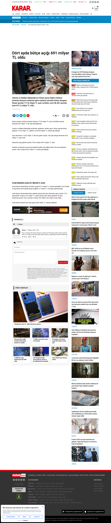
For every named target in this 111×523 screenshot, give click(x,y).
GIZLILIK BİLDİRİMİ (73, 475)
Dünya (31, 14)
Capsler (46, 503)
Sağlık (48, 494)
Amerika (46, 486)
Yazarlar (25, 14)
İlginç (61, 500)
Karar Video (56, 14)
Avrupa (51, 486)
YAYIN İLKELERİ (51, 475)
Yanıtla (25, 236)
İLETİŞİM (38, 475)
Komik (57, 500)
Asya (56, 486)
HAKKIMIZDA (32, 475)
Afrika (61, 486)
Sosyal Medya (52, 497)
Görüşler (64, 14)
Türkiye (52, 483)
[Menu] (91, 14)
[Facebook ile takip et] (95, 2)
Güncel (17, 14)
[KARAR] (21, 8)
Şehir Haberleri (98, 491)
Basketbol (42, 492)
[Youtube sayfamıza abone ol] (19, 480)
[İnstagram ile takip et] (93, 2)
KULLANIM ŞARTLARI (61, 475)
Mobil (39, 497)
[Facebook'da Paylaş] (14, 115)
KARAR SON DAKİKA (19, 490)
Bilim (64, 497)
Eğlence (62, 494)
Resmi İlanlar (73, 14)
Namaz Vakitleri (99, 486)
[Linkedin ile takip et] (21, 480)
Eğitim (62, 483)
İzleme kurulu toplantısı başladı (31, 21)
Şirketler (78, 17)
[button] (53, 115)
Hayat (48, 14)
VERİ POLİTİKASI (83, 475)
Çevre (58, 483)
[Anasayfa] (13, 14)
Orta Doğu (39, 486)
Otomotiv (25, 17)
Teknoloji (32, 497)
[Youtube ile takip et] (90, 2)
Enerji (62, 17)
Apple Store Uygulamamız (95, 511)
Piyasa (52, 17)
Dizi (47, 500)
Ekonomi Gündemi (44, 17)
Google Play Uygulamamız (73, 511)
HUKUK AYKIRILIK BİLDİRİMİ (97, 475)
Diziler (37, 494)
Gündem (43, 500)
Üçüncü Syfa (45, 483)
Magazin (42, 494)
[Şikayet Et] (67, 237)
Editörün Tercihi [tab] (92, 193)
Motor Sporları (63, 492)
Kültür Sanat (84, 14)
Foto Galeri (32, 503)
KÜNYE (44, 475)
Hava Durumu (98, 484)
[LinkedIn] (21, 115)
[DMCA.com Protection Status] (18, 496)
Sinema (51, 500)
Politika (38, 483)
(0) (30, 236)
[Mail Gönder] (28, 115)
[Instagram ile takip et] (24, 480)
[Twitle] (17, 115)
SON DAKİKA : (16, 21)
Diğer (70, 492)
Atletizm (55, 492)
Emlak (57, 17)
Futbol (36, 492)
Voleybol (49, 492)
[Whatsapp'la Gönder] (24, 115)
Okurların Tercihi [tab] (78, 193)
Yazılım (60, 497)
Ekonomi (38, 14)
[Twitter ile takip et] (98, 2)
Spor (43, 14)
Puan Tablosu (98, 488)
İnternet (44, 497)
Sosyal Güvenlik (70, 17)
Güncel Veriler (33, 17)
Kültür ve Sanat (65, 503)
